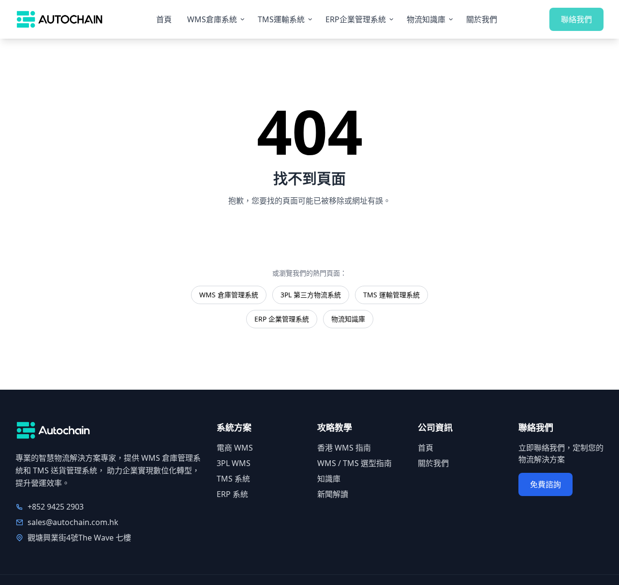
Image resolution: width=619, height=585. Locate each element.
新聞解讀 (332, 494)
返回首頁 (309, 233)
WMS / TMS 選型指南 (354, 463)
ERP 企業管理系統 (281, 318)
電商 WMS (235, 447)
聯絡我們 (576, 19)
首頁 (164, 19)
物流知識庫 (426, 19)
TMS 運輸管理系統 (391, 294)
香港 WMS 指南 (344, 447)
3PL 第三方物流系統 (310, 294)
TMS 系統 (233, 478)
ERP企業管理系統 (355, 19)
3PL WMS (234, 463)
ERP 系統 (232, 494)
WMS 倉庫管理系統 (228, 294)
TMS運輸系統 (281, 19)
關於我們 (481, 19)
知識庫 (328, 478)
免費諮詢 (545, 484)
